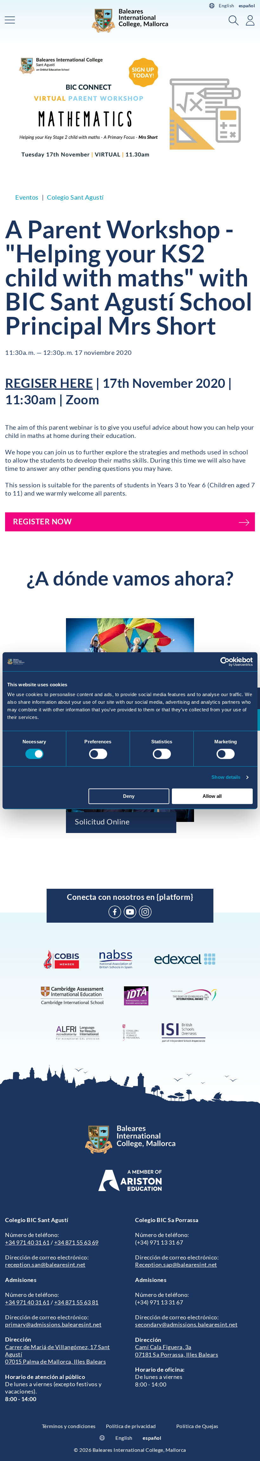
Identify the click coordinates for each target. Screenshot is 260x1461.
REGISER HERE (49, 383)
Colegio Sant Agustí (75, 197)
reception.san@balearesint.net (45, 1264)
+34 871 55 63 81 (76, 1302)
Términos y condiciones (69, 1426)
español (247, 5)
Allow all (212, 796)
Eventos (27, 197)
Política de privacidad (131, 1426)
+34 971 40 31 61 (27, 1242)
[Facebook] (114, 912)
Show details (225, 777)
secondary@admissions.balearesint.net (186, 1324)
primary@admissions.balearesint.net (53, 1324)
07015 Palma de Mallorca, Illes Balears (55, 1361)
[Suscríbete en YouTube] (130, 912)
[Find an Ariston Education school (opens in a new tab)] (130, 1180)
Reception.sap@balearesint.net (176, 1264)
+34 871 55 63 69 (76, 1242)
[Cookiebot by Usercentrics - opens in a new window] (225, 661)
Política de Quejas (197, 1426)
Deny (128, 796)
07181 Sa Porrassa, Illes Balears (176, 1354)
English (226, 5)
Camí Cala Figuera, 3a (163, 1346)
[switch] (98, 754)
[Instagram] (145, 912)
